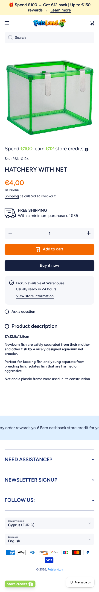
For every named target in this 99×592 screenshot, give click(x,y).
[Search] (9, 37)
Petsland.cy (55, 569)
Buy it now (49, 265)
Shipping (12, 196)
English (14, 541)
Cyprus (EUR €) (21, 525)
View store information (35, 296)
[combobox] (49, 37)
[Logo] (49, 23)
